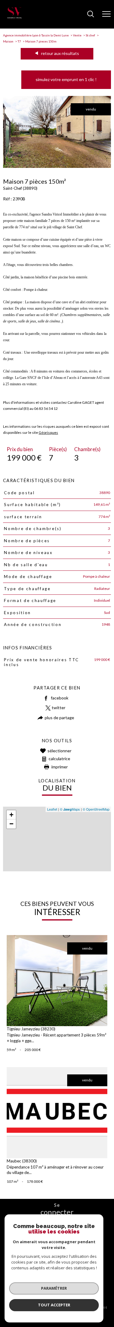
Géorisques (48, 432)
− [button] (11, 824)
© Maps (70, 809)
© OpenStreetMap (96, 809)
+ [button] (11, 814)
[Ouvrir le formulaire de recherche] (90, 14)
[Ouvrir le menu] (106, 14)
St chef (90, 35)
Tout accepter (54, 1305)
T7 (19, 41)
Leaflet (52, 809)
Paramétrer (54, 1288)
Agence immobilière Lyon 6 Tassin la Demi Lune (36, 35)
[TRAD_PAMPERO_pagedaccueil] (14, 18)
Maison (8, 41)
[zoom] (57, 166)
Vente (77, 35)
